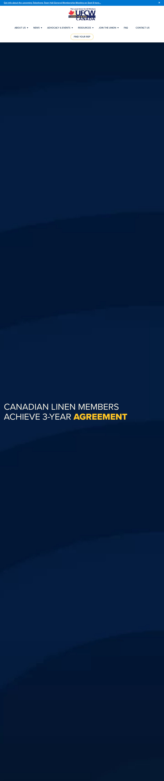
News (36, 27)
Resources (84, 27)
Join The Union (107, 27)
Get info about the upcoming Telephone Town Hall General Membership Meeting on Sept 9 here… (52, 2)
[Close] (159, 2)
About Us (20, 27)
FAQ (126, 27)
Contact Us (142, 27)
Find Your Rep (82, 36)
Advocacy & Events (58, 27)
